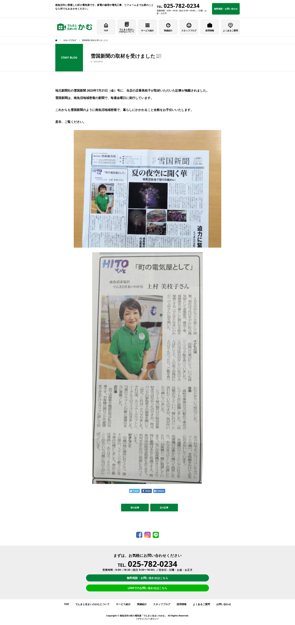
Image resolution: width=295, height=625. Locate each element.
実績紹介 (168, 30)
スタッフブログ (189, 30)
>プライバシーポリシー (147, 618)
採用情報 (209, 30)
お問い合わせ (223, 604)
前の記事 (135, 507)
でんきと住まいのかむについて (126, 30)
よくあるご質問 (230, 30)
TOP (106, 30)
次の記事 (164, 507)
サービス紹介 (147, 30)
